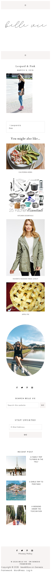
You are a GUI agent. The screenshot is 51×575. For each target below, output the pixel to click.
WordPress (19, 570)
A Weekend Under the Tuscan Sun (36, 508)
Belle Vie (25, 24)
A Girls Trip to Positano (36, 483)
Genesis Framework (30, 563)
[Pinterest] (28, 387)
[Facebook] (18, 387)
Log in (29, 570)
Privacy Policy (25, 553)
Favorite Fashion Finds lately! (25, 279)
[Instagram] (33, 387)
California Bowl (25, 172)
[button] (25, 5)
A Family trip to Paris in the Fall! (36, 459)
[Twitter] (23, 387)
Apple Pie (25, 314)
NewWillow (26, 567)
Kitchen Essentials (25, 216)
